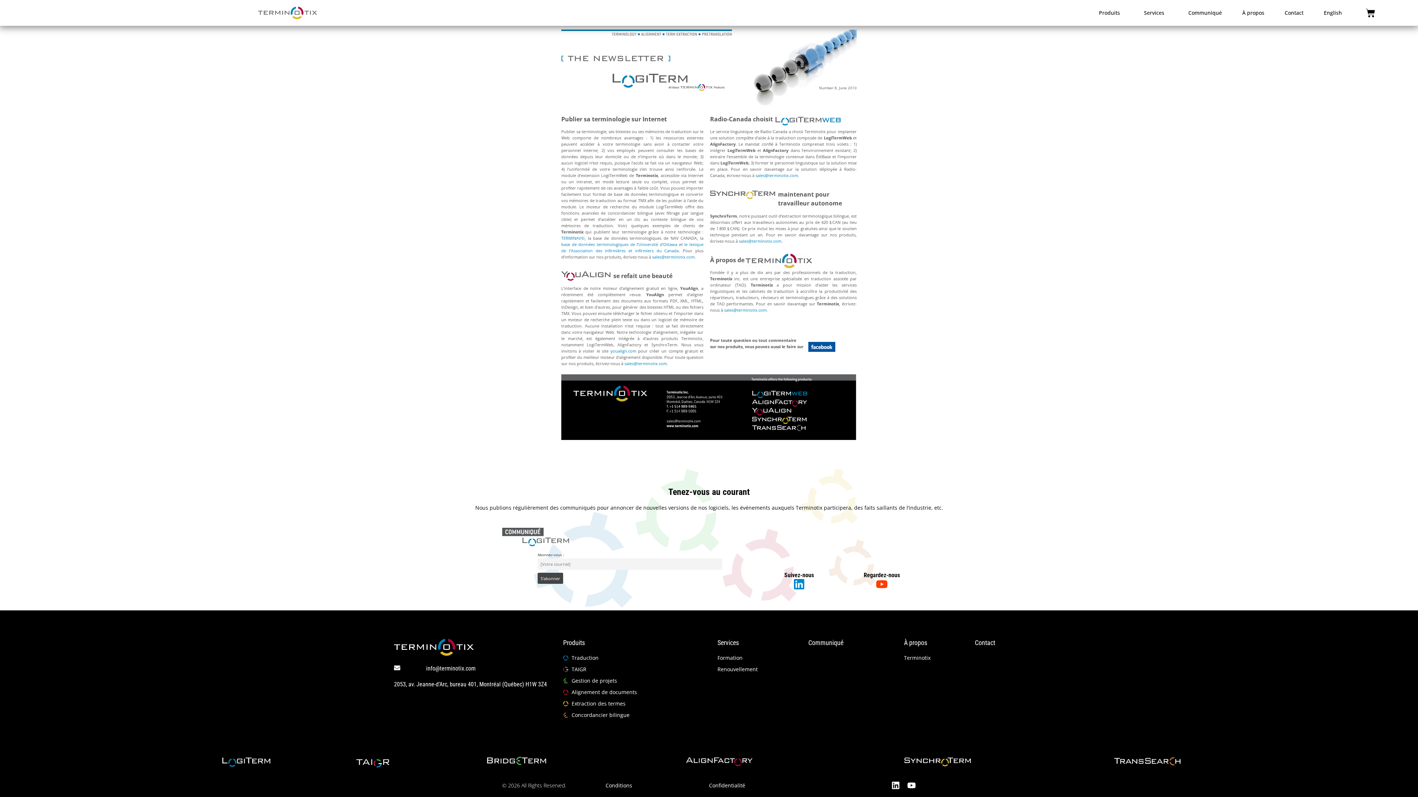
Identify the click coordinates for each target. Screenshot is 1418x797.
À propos (1253, 12)
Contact (1294, 12)
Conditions (619, 785)
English (1333, 12)
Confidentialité (727, 785)
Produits (1109, 12)
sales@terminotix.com (673, 257)
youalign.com (623, 351)
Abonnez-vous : (551, 554)
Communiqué (1205, 12)
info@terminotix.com (451, 668)
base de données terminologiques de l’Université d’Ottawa (619, 244)
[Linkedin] (895, 785)
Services (1154, 12)
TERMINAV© (573, 238)
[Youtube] (911, 785)
